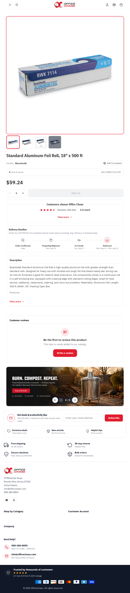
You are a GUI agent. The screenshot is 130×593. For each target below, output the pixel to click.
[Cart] (121, 4)
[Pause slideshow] (61, 400)
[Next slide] (75, 400)
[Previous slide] (55, 400)
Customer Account (78, 511)
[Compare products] (114, 4)
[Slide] (65, 386)
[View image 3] (41, 142)
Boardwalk (21, 163)
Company (9, 526)
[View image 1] (13, 142)
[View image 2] (27, 142)
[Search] (16, 4)
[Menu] (10, 4)
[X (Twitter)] (14, 500)
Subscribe (113, 417)
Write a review (65, 352)
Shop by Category (13, 511)
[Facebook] (7, 500)
